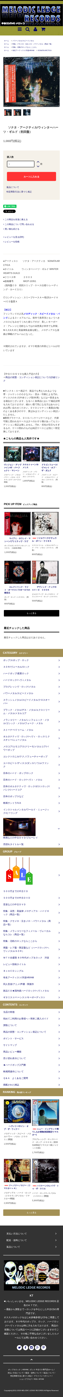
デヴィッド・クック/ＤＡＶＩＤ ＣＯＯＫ (44, 588)
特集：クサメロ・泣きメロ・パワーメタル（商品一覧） (32, 44)
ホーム (6, 41)
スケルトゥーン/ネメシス (31, 466)
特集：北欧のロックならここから (24, 47)
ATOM (41, 1379)
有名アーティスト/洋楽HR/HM (23, 50)
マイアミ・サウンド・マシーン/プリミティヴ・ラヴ (17, 539)
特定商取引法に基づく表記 (19, 191)
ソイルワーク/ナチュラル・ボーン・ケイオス (44, 539)
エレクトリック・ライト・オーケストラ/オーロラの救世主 (17, 590)
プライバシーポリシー (42, 1376)
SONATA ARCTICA (45, 50)
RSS (35, 1379)
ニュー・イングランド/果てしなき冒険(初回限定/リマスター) (45, 1132)
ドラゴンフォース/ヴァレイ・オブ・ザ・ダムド (50, 468)
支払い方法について (16, 1373)
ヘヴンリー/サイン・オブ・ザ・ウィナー (16, 1127)
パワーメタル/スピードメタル (23, 41)
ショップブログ (25, 1379)
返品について (12, 187)
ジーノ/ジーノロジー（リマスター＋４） (17, 1186)
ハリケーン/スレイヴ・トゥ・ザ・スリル (45, 1187)
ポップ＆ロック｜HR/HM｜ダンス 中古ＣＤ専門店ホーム (30, 1370)
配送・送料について (34, 1373)
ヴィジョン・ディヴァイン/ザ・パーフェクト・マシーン (12, 468)
